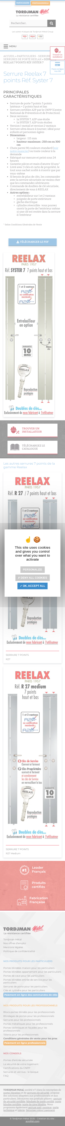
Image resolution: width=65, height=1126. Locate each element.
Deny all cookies (33, 577)
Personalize (32, 569)
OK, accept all (33, 585)
